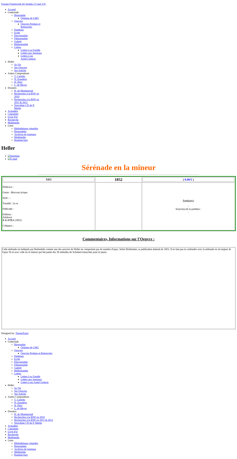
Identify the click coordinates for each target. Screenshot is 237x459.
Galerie (18, 41)
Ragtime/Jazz (21, 140)
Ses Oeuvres (20, 67)
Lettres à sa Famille (30, 50)
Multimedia (13, 122)
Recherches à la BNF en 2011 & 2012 (26, 101)
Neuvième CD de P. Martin (28, 423)
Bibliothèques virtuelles (26, 128)
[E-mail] (12, 158)
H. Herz (18, 82)
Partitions (19, 29)
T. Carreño (19, 76)
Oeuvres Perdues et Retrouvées (30, 25)
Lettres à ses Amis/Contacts (28, 57)
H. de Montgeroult (23, 90)
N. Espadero (20, 79)
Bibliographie (21, 44)
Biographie (19, 15)
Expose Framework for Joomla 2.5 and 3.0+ (23, 4)
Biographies (20, 131)
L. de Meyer (20, 85)
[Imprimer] (14, 156)
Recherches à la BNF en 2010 (29, 417)
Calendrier (13, 114)
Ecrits (17, 32)
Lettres (17, 47)
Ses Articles (20, 70)
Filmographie (21, 38)
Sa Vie (17, 64)
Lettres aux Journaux (31, 53)
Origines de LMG (30, 18)
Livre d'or (13, 117)
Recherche (13, 119)
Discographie (21, 35)
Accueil (12, 9)
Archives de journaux (25, 134)
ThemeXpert (21, 333)
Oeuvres (18, 21)
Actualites (13, 111)
